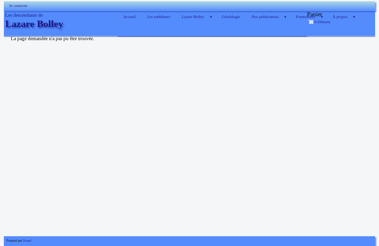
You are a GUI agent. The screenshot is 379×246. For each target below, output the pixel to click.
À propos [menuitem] (337, 19)
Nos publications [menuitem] (262, 19)
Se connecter (18, 6)
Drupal (27, 240)
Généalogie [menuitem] (231, 17)
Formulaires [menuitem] (302, 19)
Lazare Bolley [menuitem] (190, 19)
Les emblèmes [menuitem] (158, 17)
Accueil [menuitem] (129, 17)
